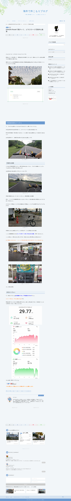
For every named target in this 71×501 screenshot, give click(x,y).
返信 (44, 462)
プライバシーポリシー (22, 20)
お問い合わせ (31, 20)
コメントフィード (52, 91)
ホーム (8, 20)
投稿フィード (51, 90)
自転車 (7, 27)
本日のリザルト (16, 98)
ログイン (50, 89)
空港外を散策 (16, 96)
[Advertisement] (25, 45)
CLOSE (39, 91)
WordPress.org (52, 93)
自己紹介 (14, 20)
